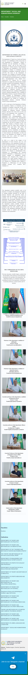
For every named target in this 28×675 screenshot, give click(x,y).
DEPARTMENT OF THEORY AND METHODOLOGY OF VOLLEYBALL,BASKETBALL (10, 582)
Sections (12, 16)
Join (13, 666)
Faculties (7, 16)
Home (2, 16)
